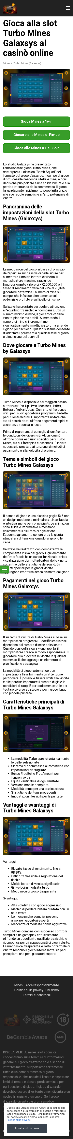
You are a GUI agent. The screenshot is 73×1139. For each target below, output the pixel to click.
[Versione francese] (26, 67)
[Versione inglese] (17, 67)
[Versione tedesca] (36, 67)
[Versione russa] (7, 67)
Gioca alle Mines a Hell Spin (36, 148)
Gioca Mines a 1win (37, 121)
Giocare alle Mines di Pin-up (36, 134)
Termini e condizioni (36, 995)
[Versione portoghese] (56, 67)
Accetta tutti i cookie (27, 1128)
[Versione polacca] (66, 67)
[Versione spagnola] (46, 67)
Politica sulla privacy (28, 990)
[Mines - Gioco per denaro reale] (10, 8)
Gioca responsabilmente (42, 985)
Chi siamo (52, 990)
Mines (18, 985)
